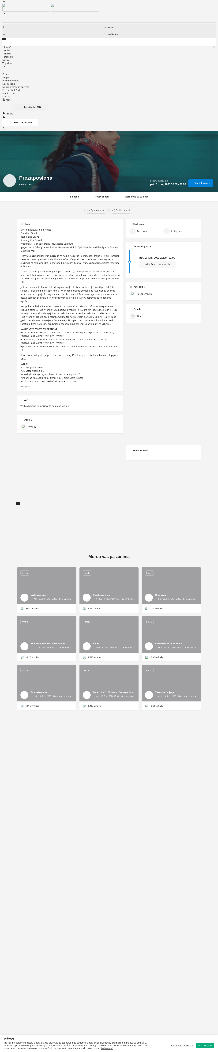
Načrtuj (8, 53)
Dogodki (8, 56)
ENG (8, 100)
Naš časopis (8, 83)
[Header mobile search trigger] (3, 129)
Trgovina (7, 63)
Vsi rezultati (110, 27)
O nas (5, 74)
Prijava (9, 113)
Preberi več (107, 1048)
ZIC (4, 66)
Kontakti (6, 96)
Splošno (74, 196)
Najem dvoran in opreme (15, 86)
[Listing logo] (9, 180)
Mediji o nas (8, 93)
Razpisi (6, 77)
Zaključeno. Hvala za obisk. (158, 264)
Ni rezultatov (111, 34)
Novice (6, 59)
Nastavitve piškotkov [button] (182, 1045)
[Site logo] (26, 7)
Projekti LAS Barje (11, 90)
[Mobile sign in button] (3, 117)
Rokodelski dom (10, 80)
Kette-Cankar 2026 (32, 107)
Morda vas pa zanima (136, 196)
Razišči (7, 47)
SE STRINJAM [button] (205, 1045)
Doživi (7, 50)
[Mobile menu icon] (109, 2)
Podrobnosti (102, 196)
